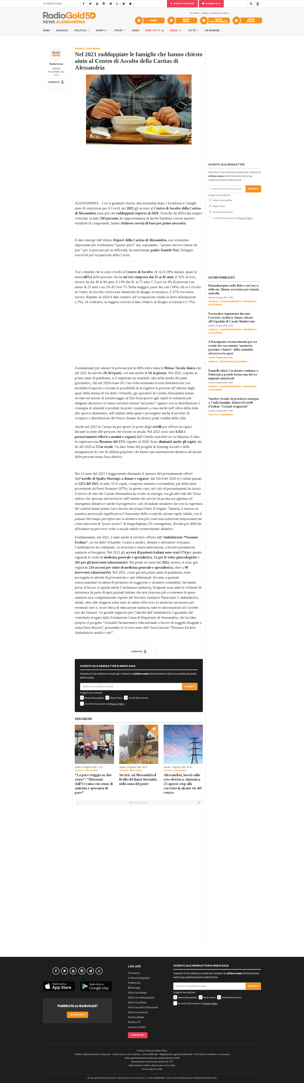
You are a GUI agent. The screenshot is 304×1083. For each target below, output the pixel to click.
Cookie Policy (160, 1050)
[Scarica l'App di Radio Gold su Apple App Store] (59, 986)
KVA (215, 1077)
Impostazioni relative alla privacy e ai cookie (152, 1065)
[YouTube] (97, 3)
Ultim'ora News (137, 993)
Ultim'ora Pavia (137, 1002)
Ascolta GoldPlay (183, 3)
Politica (80, 30)
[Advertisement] (139, 172)
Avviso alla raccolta (152, 1069)
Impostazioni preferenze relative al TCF (152, 1061)
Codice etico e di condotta (126, 1054)
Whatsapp (134, 988)
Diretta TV (153, 30)
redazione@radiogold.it (183, 1077)
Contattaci (137, 1035)
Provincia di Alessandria (233, 361)
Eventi (101, 30)
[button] (56, 82)
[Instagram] (103, 3)
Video (136, 30)
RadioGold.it (110, 1077)
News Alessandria (94, 698)
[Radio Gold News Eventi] (247, 20)
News (46, 30)
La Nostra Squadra (139, 978)
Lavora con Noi (137, 1027)
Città (192, 30)
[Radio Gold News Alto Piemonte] (214, 20)
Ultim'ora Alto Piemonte (143, 1007)
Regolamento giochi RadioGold (176, 1054)
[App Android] (124, 3)
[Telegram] (110, 3)
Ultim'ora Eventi (138, 1012)
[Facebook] (83, 3)
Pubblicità (134, 983)
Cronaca (62, 30)
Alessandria (93, 48)
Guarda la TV (212, 3)
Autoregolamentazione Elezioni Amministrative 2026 (152, 1058)
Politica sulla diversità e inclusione (92, 1054)
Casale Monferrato (231, 301)
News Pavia (116, 698)
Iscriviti (190, 686)
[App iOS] (130, 3)
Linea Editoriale (150, 1054)
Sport (119, 30)
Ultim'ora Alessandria (141, 998)
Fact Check (200, 1054)
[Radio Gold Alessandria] (69, 17)
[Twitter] (90, 3)
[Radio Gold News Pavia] (182, 20)
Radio (174, 30)
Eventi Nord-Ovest (138, 698)
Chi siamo (134, 973)
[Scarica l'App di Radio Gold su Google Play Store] (96, 986)
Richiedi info (77, 1014)
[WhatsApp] (117, 3)
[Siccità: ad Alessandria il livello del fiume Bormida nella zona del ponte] (139, 744)
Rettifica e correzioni (218, 1054)
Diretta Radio (136, 1017)
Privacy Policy (117, 704)
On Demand (212, 30)
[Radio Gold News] (149, 20)
